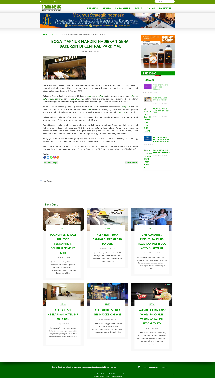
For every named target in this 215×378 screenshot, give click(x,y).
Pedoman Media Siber (109, 374)
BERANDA (92, 8)
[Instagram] (54, 157)
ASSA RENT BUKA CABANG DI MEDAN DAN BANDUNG (107, 239)
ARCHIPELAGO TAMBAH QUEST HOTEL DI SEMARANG (160, 87)
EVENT (138, 8)
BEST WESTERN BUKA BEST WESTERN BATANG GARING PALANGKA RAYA (161, 139)
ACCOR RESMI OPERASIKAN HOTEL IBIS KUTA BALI (63, 314)
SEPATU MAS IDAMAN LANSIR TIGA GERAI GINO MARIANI (161, 111)
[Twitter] (48, 157)
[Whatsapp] (51, 157)
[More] (57, 157)
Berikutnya (130, 162)
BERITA (107, 8)
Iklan (119, 374)
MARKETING (165, 8)
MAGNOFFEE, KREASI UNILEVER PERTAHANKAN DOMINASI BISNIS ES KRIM (63, 243)
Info (123, 374)
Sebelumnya (51, 162)
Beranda (93, 374)
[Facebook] (44, 157)
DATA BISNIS (122, 8)
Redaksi (99, 374)
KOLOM (150, 8)
